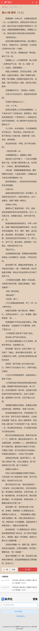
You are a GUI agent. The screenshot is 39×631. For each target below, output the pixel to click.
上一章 (5, 569)
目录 (13, 569)
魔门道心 (5, 7)
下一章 (27, 569)
